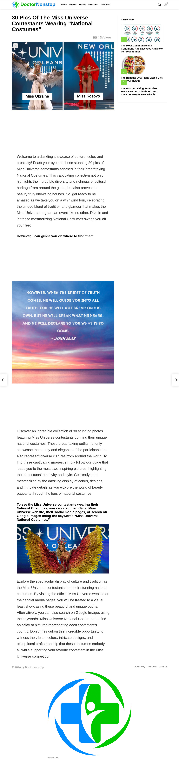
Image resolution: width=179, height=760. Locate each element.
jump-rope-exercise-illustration (166, 4)
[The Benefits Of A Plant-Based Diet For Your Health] (142, 65)
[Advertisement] (63, 132)
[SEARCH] (159, 4)
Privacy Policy (139, 667)
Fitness (72, 4)
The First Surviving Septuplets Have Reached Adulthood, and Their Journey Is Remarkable (139, 91)
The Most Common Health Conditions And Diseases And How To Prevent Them (142, 48)
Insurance (93, 4)
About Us (105, 4)
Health (82, 4)
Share (15, 45)
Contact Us (152, 667)
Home (64, 4)
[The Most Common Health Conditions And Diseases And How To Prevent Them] (142, 33)
